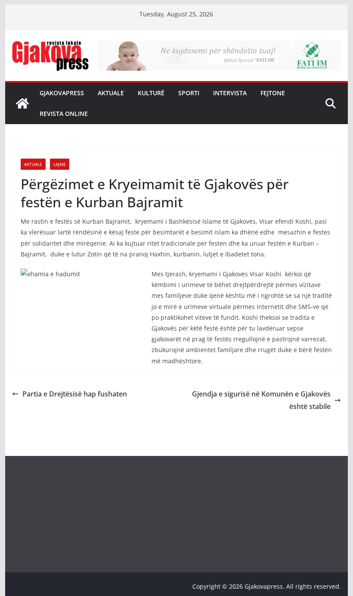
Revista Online (64, 113)
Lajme (59, 164)
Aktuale (111, 93)
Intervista (230, 93)
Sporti (188, 93)
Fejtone (272, 93)
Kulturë (151, 93)
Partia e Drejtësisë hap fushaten (74, 394)
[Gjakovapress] (22, 103)
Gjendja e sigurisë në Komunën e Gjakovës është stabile (261, 400)
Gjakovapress (62, 93)
